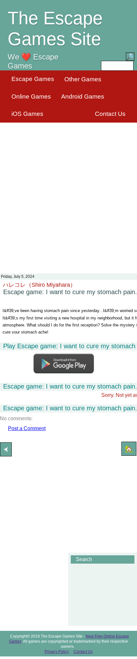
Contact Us (110, 113)
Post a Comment (27, 428)
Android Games (82, 96)
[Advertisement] (68, 194)
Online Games (31, 96)
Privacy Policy (57, 651)
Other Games (82, 79)
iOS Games (27, 113)
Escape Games (32, 79)
